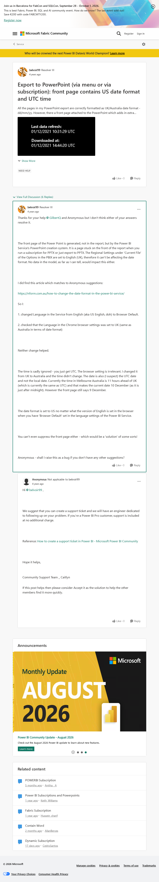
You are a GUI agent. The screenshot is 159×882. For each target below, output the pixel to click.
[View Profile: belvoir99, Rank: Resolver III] (22, 72)
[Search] (119, 33)
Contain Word (34, 825)
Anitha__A (51, 785)
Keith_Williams (49, 800)
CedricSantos (50, 845)
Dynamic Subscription (40, 841)
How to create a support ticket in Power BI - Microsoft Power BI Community (87, 541)
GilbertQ (55, 218)
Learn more (117, 53)
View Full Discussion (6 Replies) (35, 197)
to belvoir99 (72, 479)
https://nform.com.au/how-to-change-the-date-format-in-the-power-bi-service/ (71, 293)
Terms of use (131, 865)
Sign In (140, 33)
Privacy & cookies (109, 865)
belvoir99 (34, 70)
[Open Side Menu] (15, 33)
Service (20, 44)
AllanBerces (51, 831)
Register (129, 33)
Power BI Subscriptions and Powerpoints (52, 795)
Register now (13, 20)
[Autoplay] (73, 752)
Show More (28, 161)
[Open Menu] (143, 44)
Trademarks (149, 865)
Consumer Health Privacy (53, 874)
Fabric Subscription (38, 810)
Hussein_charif (49, 815)
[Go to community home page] (44, 33)
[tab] (78, 752)
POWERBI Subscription (40, 780)
